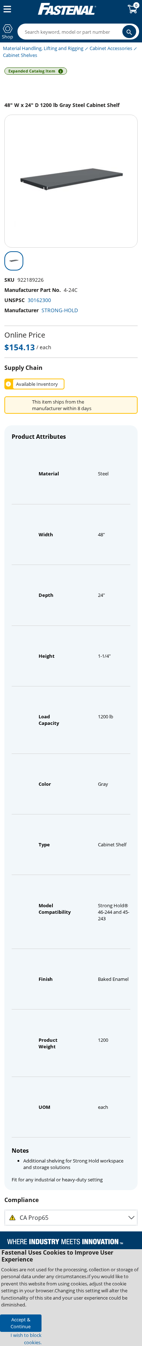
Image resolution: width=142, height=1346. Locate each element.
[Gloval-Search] (129, 31)
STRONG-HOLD (60, 310)
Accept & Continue (21, 1323)
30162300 (39, 300)
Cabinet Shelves (20, 55)
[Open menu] (6, 9)
